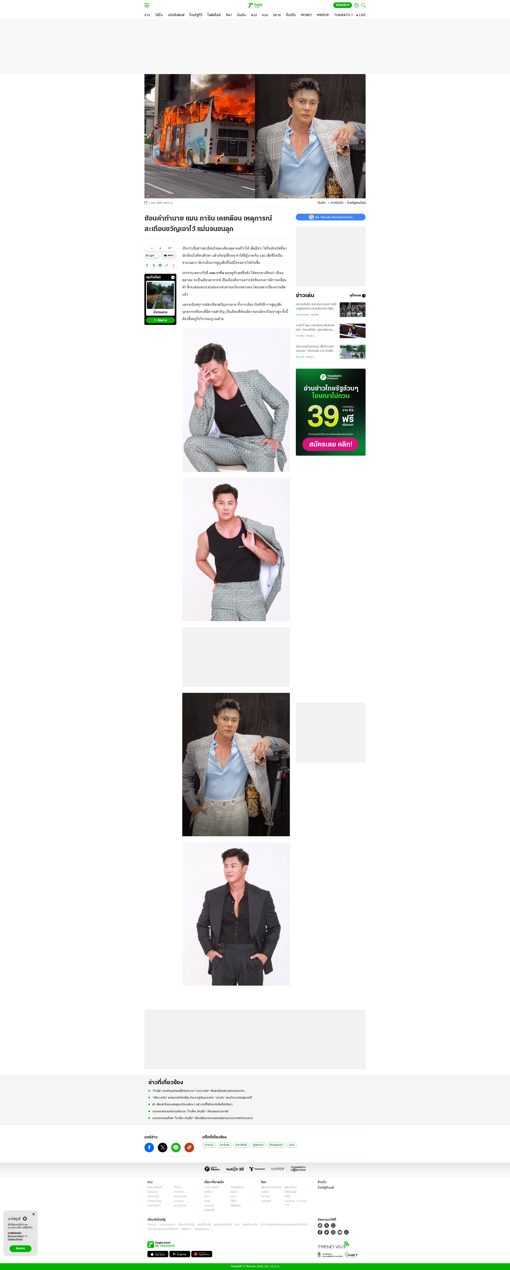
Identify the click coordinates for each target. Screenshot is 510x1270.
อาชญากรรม (302, 315)
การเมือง (300, 336)
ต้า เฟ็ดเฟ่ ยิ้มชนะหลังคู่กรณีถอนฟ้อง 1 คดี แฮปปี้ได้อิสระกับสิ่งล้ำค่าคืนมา (192, 1104)
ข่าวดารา (209, 1145)
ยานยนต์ (178, 1201)
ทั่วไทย (177, 1187)
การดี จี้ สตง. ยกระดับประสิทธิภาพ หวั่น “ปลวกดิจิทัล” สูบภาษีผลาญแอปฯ (315, 328)
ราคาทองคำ (154, 1205)
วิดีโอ (233, 1201)
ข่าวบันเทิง (337, 203)
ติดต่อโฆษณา (202, 1229)
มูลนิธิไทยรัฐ (204, 1224)
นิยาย (207, 1201)
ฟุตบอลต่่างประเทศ (271, 1187)
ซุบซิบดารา (258, 1145)
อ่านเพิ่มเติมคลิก (16, 1234)
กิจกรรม (152, 1224)
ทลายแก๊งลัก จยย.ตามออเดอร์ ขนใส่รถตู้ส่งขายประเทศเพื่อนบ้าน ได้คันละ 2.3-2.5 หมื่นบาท (316, 307)
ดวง (206, 1196)
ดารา (292, 1145)
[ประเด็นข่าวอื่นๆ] (173, 277)
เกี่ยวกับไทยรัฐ (186, 1224)
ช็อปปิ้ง (322, 1182)
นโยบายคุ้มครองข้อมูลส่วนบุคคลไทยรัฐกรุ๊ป (284, 1224)
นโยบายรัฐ (153, 1196)
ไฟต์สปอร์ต (290, 1192)
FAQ (237, 1224)
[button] (147, 265)
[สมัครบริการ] (331, 412)
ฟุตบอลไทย (290, 1187)
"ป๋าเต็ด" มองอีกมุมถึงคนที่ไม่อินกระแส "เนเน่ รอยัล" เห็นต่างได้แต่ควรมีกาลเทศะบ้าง (198, 1091)
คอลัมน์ (208, 1192)
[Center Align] (33, 1214)
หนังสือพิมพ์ (236, 1187)
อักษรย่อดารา (276, 1145)
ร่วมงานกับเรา (167, 1224)
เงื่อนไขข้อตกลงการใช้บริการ (162, 1229)
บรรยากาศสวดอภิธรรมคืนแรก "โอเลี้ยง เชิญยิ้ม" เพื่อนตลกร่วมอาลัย (190, 1111)
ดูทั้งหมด (355, 295)
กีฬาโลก (265, 1196)
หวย (232, 1196)
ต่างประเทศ (180, 1196)
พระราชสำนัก (154, 1187)
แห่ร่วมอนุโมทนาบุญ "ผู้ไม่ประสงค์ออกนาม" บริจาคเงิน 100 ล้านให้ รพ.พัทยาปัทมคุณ (314, 349)
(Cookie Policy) (15, 1239)
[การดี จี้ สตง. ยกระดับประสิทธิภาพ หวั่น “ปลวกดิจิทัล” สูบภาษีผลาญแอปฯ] (353, 331)
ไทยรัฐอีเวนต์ (326, 1187)
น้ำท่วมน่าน (160, 312)
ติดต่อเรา (186, 1229)
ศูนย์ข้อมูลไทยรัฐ (223, 1224)
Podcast (209, 1205)
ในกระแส (300, 357)
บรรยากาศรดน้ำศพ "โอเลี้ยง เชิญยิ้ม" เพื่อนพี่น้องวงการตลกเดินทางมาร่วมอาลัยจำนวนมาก (202, 1118)
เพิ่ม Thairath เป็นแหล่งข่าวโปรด (333, 217)
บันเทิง (322, 203)
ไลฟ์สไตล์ (235, 1205)
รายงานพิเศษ (211, 1187)
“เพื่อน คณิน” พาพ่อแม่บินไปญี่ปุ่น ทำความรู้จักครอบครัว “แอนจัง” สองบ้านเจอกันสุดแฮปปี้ (202, 1097)
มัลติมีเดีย (209, 1210)
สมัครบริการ (342, 5)
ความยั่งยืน (180, 1205)
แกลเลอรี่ (266, 1201)
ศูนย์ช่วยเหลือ (250, 1224)
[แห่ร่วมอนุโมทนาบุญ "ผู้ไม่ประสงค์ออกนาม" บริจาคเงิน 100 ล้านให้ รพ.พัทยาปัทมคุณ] (353, 352)
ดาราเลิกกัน (241, 1145)
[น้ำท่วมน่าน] (160, 295)
